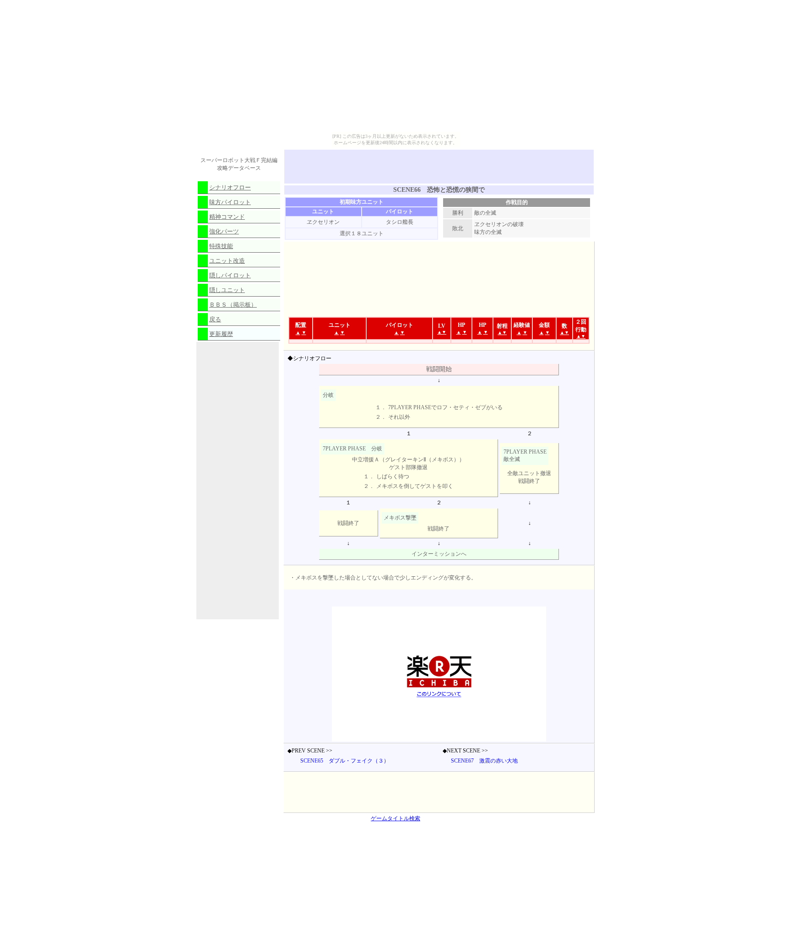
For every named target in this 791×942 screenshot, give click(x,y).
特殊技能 (221, 246)
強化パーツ (224, 231)
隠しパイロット (230, 275)
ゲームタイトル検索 (395, 818)
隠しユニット (227, 290)
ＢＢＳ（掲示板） (233, 304)
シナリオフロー (230, 187)
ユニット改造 (227, 260)
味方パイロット (230, 202)
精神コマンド (227, 216)
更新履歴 (221, 333)
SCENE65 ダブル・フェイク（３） (344, 761)
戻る (215, 319)
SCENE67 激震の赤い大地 (484, 761)
